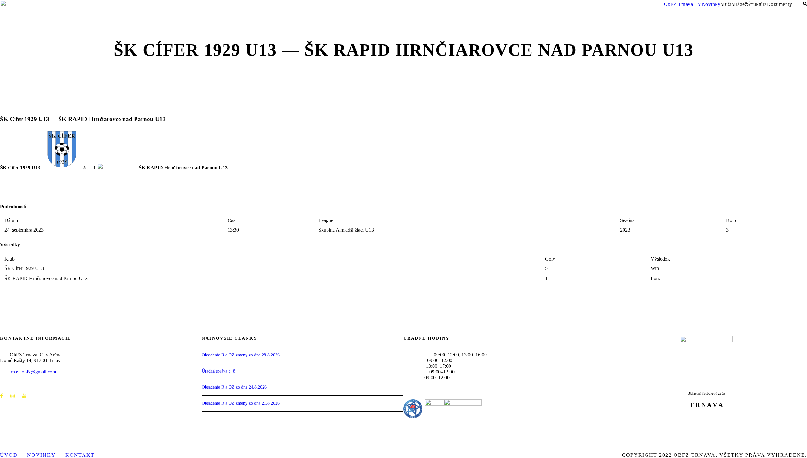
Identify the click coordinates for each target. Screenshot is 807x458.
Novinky (711, 4)
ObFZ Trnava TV (683, 4)
